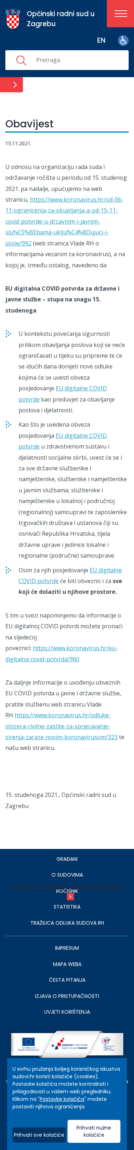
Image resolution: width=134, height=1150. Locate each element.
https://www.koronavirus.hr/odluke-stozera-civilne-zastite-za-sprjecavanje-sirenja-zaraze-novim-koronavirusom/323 (61, 726)
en (101, 40)
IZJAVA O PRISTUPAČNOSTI (67, 996)
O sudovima (67, 874)
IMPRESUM (67, 948)
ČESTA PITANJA (67, 980)
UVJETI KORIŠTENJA (67, 1011)
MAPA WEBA (67, 964)
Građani (67, 859)
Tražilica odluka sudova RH (67, 922)
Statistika (67, 906)
